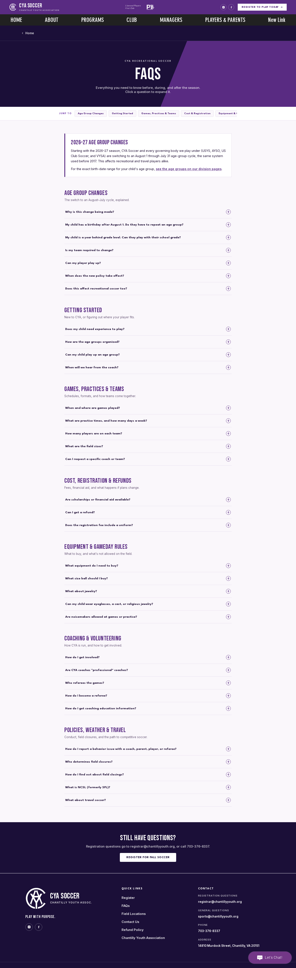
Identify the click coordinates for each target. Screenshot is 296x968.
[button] (51, 20)
